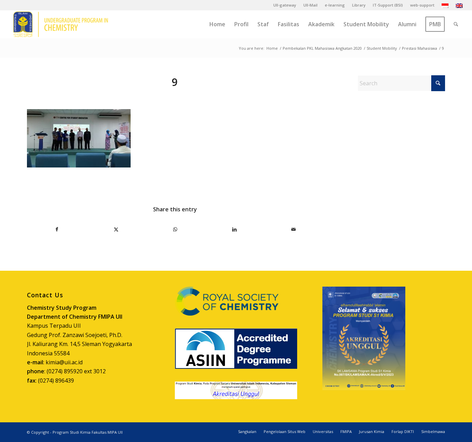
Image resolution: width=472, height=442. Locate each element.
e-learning (335, 5)
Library (359, 5)
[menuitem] (285, 5)
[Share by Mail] (293, 229)
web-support (422, 5)
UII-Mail (310, 5)
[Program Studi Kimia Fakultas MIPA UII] (60, 24)
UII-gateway (284, 5)
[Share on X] (116, 229)
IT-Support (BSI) (388, 5)
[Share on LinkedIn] (234, 229)
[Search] (456, 24)
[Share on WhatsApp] (175, 229)
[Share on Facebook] (56, 229)
